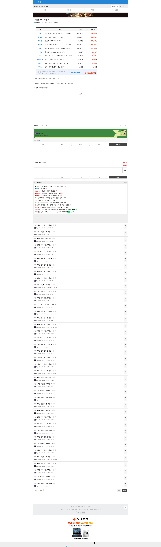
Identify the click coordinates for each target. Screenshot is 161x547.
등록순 (40, 162)
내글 (45, 10)
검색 (119, 490)
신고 (41, 125)
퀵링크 (84, 506)
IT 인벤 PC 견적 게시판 (41, 6)
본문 (62, 144)
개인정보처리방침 (72, 509)
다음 (99, 144)
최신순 (44, 162)
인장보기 (39, 140)
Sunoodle (37, 22)
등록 (125, 170)
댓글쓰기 (118, 144)
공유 (119, 125)
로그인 (73, 506)
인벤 (39, 2)
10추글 (92, 10)
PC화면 (78, 506)
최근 (36, 490)
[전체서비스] (126, 2)
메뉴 (35, 140)
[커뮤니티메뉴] (35, 2)
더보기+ (125, 183)
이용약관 (62, 509)
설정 (89, 506)
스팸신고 (47, 125)
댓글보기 (118, 177)
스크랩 (124, 125)
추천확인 (36, 125)
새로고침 (125, 162)
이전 (80, 144)
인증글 (116, 10)
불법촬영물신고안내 (95, 509)
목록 (43, 144)
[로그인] (122, 2)
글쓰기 (126, 6)
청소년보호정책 (83, 509)
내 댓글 (69, 10)
